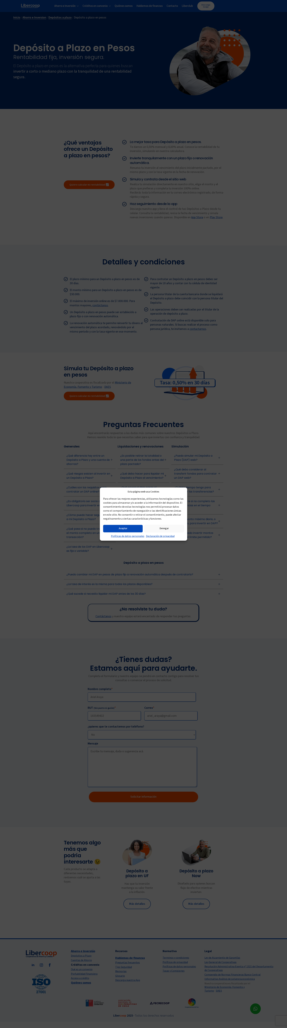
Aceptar (123, 528)
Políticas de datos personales (127, 536)
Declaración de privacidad (160, 536)
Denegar (164, 528)
